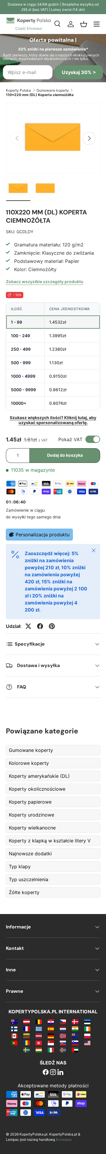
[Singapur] (51, 1043)
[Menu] (96, 24)
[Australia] (14, 1021)
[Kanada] (14, 1036)
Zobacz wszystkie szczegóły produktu (44, 281)
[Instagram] (53, 1073)
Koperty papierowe (30, 802)
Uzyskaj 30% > (79, 72)
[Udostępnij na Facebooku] (40, 626)
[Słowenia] (75, 1043)
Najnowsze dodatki (30, 853)
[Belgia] (39, 1021)
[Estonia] (87, 1021)
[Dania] (75, 1021)
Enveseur (63, 1139)
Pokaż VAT (70, 439)
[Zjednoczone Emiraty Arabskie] (75, 1050)
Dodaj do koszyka (65, 455)
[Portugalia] (14, 1043)
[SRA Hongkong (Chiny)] (39, 1043)
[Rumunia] (26, 1043)
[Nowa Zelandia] (75, 1036)
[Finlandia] (14, 1029)
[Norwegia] (63, 1036)
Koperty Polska (18, 90)
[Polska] (87, 1036)
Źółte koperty (24, 892)
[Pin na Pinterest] (52, 626)
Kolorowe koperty (29, 763)
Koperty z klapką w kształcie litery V (50, 841)
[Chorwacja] (51, 1021)
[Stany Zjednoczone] (87, 1043)
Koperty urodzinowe (31, 815)
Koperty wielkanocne (32, 828)
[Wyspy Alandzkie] (63, 1050)
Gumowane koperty (53, 90)
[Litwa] (26, 1036)
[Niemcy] (51, 1036)
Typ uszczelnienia (28, 879)
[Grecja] (39, 1029)
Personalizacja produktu (42, 534)
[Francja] (26, 1029)
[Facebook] (46, 1073)
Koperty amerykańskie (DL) (39, 776)
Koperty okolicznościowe (37, 789)
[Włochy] (51, 1050)
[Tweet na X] (28, 626)
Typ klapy (20, 866)
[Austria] (26, 1021)
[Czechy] (63, 1021)
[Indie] (75, 1029)
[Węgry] (39, 1050)
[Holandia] (63, 1029)
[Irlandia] (87, 1029)
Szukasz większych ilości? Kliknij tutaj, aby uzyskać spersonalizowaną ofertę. (53, 420)
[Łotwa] (39, 1036)
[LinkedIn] (60, 1073)
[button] (83, 24)
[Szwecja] (26, 1050)
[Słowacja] (63, 1043)
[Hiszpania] (51, 1029)
